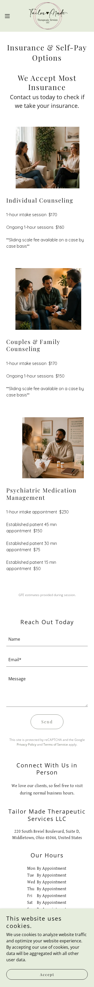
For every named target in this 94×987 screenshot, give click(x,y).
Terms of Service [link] (55, 744)
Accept (47, 974)
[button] (9, 16)
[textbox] (47, 639)
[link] (47, 16)
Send (47, 721)
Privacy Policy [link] (26, 744)
